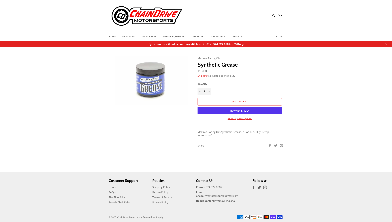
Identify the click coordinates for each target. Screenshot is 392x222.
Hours (112, 187)
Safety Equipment (174, 36)
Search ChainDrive (119, 202)
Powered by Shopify (153, 217)
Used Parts (149, 36)
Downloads (217, 36)
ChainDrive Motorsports (129, 217)
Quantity (202, 84)
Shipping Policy (161, 187)
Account (279, 36)
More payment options (240, 118)
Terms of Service (162, 197)
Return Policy (160, 192)
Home (112, 36)
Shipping (203, 75)
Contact (237, 36)
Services (197, 36)
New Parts (129, 36)
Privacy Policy (160, 202)
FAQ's (112, 192)
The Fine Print (117, 197)
